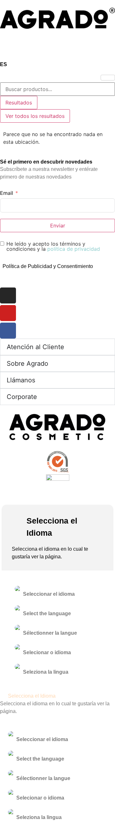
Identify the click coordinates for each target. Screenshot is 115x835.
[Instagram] (8, 295)
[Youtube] (8, 313)
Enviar (57, 225)
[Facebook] (8, 331)
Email (6, 193)
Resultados (18, 102)
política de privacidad (73, 249)
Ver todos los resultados (35, 116)
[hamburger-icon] (108, 77)
